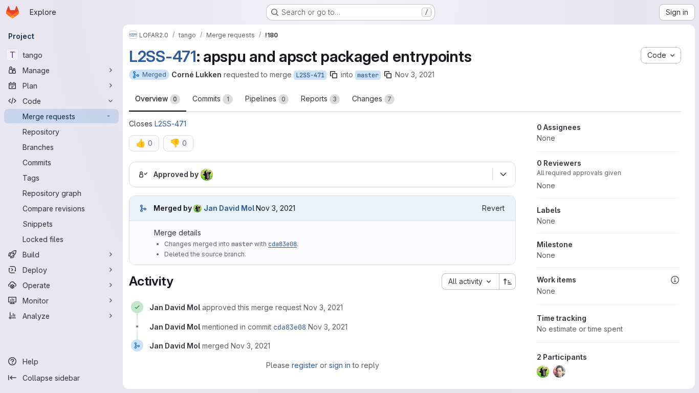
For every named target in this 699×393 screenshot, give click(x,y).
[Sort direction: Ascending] (507, 281)
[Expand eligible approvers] (503, 174)
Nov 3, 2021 (414, 74)
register (305, 365)
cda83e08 (282, 244)
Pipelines (265, 98)
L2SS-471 (162, 56)
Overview (156, 98)
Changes (371, 98)
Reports (319, 98)
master (368, 75)
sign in (340, 365)
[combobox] (470, 281)
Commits (210, 98)
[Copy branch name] (333, 75)
